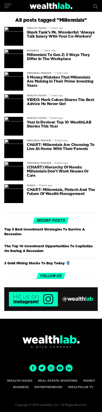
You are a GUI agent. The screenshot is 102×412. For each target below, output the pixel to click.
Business (21, 387)
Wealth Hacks (19, 380)
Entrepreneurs (48, 387)
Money (89, 380)
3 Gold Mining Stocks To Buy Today (35, 263)
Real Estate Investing (58, 380)
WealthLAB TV (80, 387)
